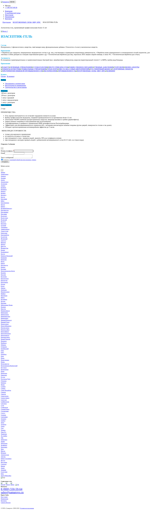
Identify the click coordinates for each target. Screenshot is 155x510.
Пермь (3, 362)
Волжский (4, 220)
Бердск (3, 197)
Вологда (3, 221)
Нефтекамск (4, 312)
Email (3, 153)
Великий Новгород (6, 208)
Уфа (2, 438)
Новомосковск (5, 328)
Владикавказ (4, 212)
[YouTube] (8, 484)
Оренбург (4, 354)
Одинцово (4, 347)
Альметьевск (4, 174)
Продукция (9, 15)
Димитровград (5, 229)
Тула (2, 428)
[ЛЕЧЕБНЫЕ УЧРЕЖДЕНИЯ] (20, 67)
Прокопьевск (4, 369)
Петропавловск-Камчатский (9, 365)
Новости (12, 13)
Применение (9, 17)
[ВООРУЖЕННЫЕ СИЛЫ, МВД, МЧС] (90, 71)
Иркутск (3, 246)
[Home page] (5, 2)
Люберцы (4, 290)
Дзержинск (4, 227)
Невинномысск (5, 311)
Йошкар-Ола (4, 248)
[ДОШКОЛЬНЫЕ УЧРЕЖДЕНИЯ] (33, 69)
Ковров (3, 267)
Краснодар (4, 280)
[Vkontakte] (17, 484)
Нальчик (3, 307)
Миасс (3, 297)
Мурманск (4, 299)
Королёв (3, 275)
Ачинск (3, 185)
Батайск (3, 193)
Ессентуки (4, 237)
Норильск (4, 341)
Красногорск (5, 278)
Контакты (8, 19)
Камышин (4, 257)
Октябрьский (5, 348)
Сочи (2, 405)
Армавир (3, 470)
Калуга (3, 254)
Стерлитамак (5, 411)
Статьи (17, 13)
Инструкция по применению (15, 85)
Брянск (3, 206)
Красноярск (4, 282)
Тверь (2, 422)
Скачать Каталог (6, 502)
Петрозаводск (5, 364)
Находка (3, 309)
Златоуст (3, 240)
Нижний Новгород (6, 320)
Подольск (4, 367)
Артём (3, 180)
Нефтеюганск (5, 314)
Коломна (3, 269)
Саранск (3, 392)
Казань (3, 250)
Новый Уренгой (5, 339)
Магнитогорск (5, 292)
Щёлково (3, 453)
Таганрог (3, 419)
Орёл (2, 352)
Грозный (3, 225)
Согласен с (19, 160)
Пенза (2, 358)
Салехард (4, 464)
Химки (3, 441)
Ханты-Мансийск (6, 475)
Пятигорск (4, 373)
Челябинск (4, 445)
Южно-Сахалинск (6, 458)
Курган (3, 284)
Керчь (2, 261)
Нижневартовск (5, 316)
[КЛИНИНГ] (110, 71)
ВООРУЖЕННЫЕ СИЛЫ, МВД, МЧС (27, 22)
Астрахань (4, 184)
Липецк (3, 288)
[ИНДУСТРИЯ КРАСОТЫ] (57, 67)
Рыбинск (3, 383)
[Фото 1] (4, 31)
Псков (2, 371)
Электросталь (5, 455)
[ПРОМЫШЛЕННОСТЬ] (66, 71)
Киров (3, 263)
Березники (4, 199)
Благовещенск (5, 203)
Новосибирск (5, 331)
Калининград (5, 252)
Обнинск (3, 345)
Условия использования (27, 508)
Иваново (3, 242)
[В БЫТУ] (5, 67)
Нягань (3, 466)
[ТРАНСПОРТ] (51, 69)
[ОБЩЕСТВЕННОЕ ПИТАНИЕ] (80, 67)
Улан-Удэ (3, 432)
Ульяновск (4, 434)
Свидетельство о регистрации (16, 87)
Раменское (4, 375)
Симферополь (5, 402)
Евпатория (4, 233)
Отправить (5, 162)
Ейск (2, 474)
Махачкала (4, 295)
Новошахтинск (5, 337)
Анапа (3, 468)
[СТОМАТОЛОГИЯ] (39, 67)
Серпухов (4, 400)
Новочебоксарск (6, 333)
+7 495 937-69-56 (11, 7)
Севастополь (4, 396)
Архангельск (4, 182)
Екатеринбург (5, 235)
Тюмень (3, 430)
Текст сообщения (7, 157)
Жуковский (4, 239)
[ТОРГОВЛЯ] (118, 67)
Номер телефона (7, 151)
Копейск (3, 273)
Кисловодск (4, 265)
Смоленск (4, 403)
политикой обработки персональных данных (23, 160)
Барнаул (3, 191)
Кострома (4, 276)
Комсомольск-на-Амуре (8, 271)
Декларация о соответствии (15, 83)
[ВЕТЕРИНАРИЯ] (49, 71)
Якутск (3, 460)
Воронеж (3, 223)
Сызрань (3, 415)
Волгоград (4, 216)
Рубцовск (3, 381)
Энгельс (3, 456)
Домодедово (4, 231)
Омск (2, 350)
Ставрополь (4, 407)
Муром (3, 301)
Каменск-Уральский (7, 256)
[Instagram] (13, 484)
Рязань (3, 384)
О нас (7, 13)
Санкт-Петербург (6, 390)
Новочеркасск (5, 335)
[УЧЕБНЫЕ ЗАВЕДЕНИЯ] (103, 67)
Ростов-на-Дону (5, 379)
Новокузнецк (5, 324)
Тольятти (3, 424)
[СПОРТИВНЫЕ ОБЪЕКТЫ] (122, 69)
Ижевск (3, 244)
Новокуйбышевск (6, 326)
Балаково (3, 187)
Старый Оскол (5, 409)
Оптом (3, 76)
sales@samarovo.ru (12, 492)
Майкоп (3, 293)
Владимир (4, 214)
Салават (3, 386)
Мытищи (3, 303)
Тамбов (3, 420)
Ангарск (3, 176)
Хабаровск (4, 439)
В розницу (11, 76)
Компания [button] (8, 11)
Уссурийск (4, 436)
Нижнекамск (4, 318)
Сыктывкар (4, 417)
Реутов (3, 377)
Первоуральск (5, 360)
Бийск (2, 201)
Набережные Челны (7, 305)
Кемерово (4, 259)
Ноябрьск (4, 343)
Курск (2, 286)
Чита (2, 449)
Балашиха (4, 189)
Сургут (3, 413)
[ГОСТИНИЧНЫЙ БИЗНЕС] (100, 69)
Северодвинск (5, 398)
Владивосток (5, 210)
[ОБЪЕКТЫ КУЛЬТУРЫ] (10, 69)
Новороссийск (5, 329)
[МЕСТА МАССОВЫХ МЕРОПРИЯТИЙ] (73, 69)
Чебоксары (4, 443)
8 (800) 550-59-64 (11, 489)
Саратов (3, 394)
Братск (3, 204)
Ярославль (4, 462)
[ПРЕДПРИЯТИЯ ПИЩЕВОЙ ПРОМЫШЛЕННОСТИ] (21, 71)
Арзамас (3, 178)
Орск (2, 356)
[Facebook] (3, 484)
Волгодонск (4, 218)
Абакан (3, 172)
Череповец (4, 447)
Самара (3, 388)
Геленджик (4, 472)
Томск (2, 426)
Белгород (3, 195)
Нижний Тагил (5, 322)
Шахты (3, 451)
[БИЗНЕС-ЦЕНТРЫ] (131, 67)
